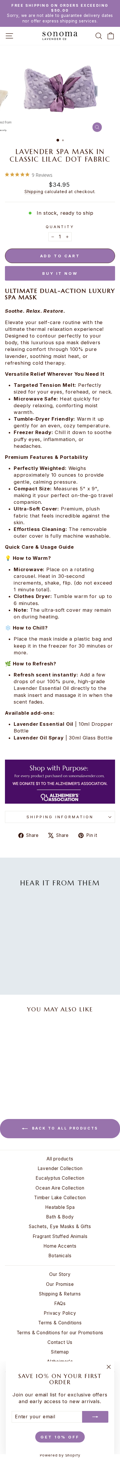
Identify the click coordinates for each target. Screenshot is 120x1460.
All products (60, 1159)
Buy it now (60, 273)
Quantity (60, 226)
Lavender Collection (60, 1168)
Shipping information (60, 816)
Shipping (33, 191)
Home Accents (60, 1246)
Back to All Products (64, 1128)
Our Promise (60, 1284)
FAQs (60, 1303)
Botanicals (59, 1255)
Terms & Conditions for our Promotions (60, 1332)
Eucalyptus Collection (60, 1178)
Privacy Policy (60, 1313)
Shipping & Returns (60, 1294)
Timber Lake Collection (60, 1197)
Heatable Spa (60, 1207)
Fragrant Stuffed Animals (60, 1236)
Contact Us (60, 1342)
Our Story (59, 1274)
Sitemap (60, 1352)
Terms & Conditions (60, 1323)
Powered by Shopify (60, 1455)
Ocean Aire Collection (60, 1188)
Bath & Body (60, 1217)
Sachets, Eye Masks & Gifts (60, 1226)
